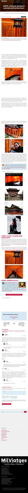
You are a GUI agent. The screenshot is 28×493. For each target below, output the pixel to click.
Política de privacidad (9, 401)
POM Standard (22, 489)
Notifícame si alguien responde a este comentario (9, 396)
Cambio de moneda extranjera (5, 472)
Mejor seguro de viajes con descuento (6, 473)
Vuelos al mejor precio (4, 468)
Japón (10, 13)
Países (7, 13)
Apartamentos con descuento (5, 471)
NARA (2, 438)
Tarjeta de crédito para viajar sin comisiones (7, 474)
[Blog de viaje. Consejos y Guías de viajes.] (11, 1)
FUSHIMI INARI (3, 435)
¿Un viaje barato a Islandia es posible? (6, 479)
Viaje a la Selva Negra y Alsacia (5, 480)
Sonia (6, 350)
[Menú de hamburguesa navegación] (26, 1)
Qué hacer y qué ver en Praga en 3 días (6, 481)
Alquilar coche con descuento (5, 469)
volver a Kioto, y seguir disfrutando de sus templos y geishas (16, 249)
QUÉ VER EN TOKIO (4, 430)
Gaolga (6, 334)
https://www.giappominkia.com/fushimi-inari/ (14, 375)
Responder (25, 335)
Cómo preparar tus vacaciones (5, 467)
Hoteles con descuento (4, 470)
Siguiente (21, 324)
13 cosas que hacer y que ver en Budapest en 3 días (7, 478)
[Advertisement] (14, 48)
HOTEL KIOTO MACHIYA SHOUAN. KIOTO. (11, 282)
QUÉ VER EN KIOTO (4, 434)
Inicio (5, 13)
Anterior (7, 324)
